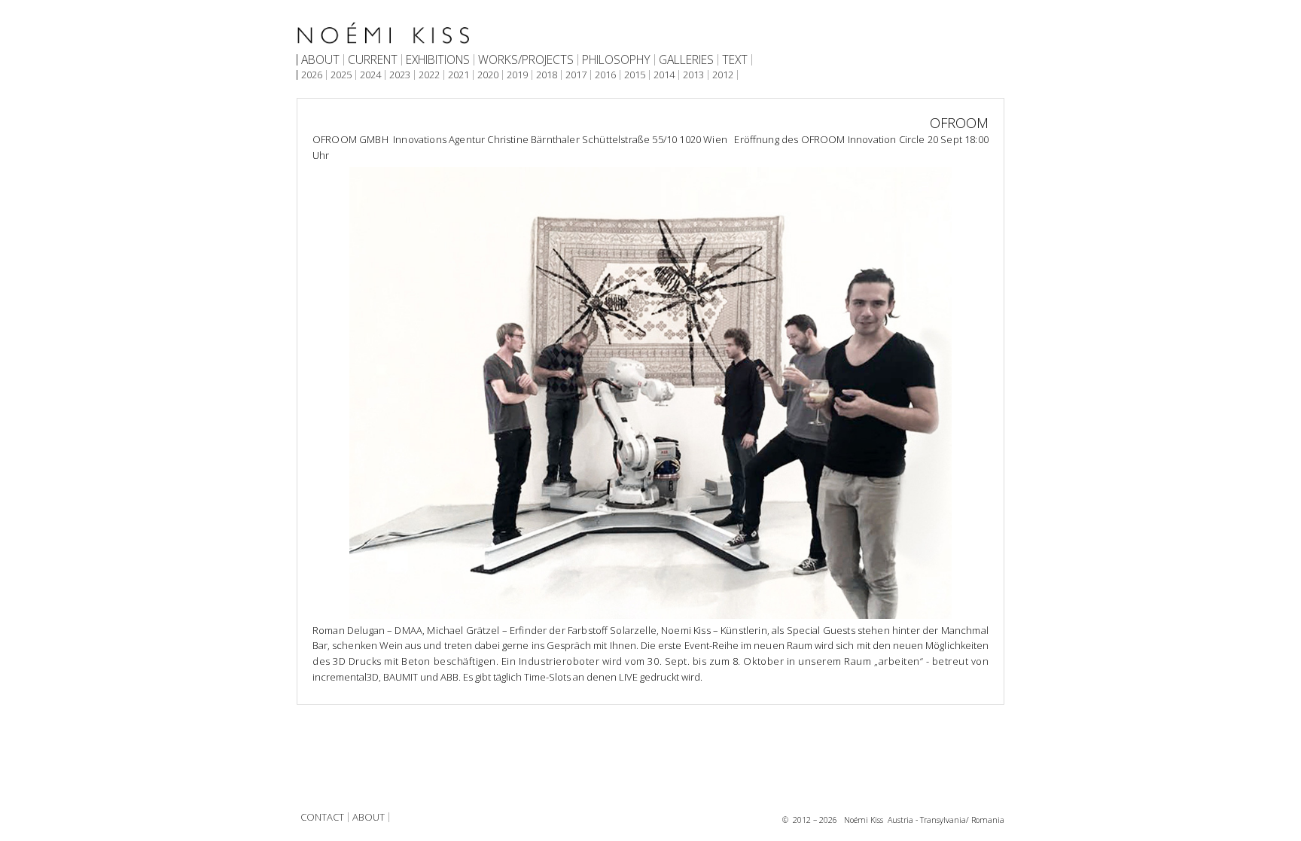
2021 (458, 75)
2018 (546, 75)
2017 (576, 75)
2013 (693, 75)
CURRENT (373, 60)
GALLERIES (686, 60)
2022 (429, 75)
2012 (722, 75)
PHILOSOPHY (616, 60)
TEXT (735, 60)
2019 (517, 75)
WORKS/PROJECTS (526, 60)
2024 (370, 75)
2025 (341, 75)
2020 (487, 75)
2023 (399, 75)
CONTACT (322, 817)
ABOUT (320, 60)
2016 (605, 75)
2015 (634, 75)
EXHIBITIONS (438, 60)
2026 (311, 75)
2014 (664, 75)
